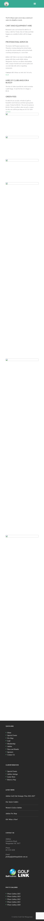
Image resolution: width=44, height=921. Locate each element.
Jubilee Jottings (12, 774)
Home (9, 733)
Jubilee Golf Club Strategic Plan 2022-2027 (20, 796)
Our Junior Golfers (12, 802)
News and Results (13, 749)
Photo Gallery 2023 (13, 896)
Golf (8, 741)
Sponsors (10, 752)
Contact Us (11, 755)
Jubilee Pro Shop (11, 813)
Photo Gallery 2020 (13, 905)
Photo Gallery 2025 (13, 894)
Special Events (12, 735)
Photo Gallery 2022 (13, 899)
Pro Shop (10, 738)
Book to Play (11, 780)
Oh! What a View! (12, 819)
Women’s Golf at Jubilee (14, 808)
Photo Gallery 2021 (13, 902)
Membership (11, 744)
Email (7, 75)
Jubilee (9, 746)
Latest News (11, 777)
